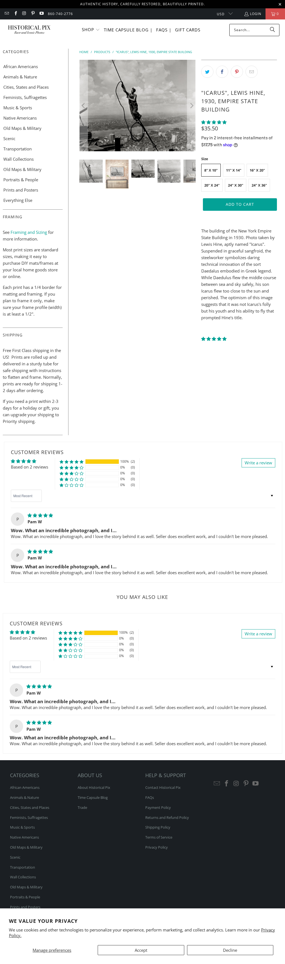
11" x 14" (233, 170)
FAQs (149, 797)
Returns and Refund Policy (167, 817)
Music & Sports (17, 107)
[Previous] (83, 105)
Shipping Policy (157, 827)
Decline (230, 950)
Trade (82, 807)
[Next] (191, 105)
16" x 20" (257, 170)
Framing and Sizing (28, 232)
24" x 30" (235, 185)
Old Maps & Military (22, 128)
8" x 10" (211, 170)
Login (255, 13)
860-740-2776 (60, 13)
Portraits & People (20, 179)
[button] (91, 30)
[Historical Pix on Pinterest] (32, 13)
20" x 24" (212, 185)
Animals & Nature (20, 77)
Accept (141, 950)
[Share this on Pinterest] (237, 72)
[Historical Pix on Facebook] (15, 13)
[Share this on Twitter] (207, 72)
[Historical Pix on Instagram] (24, 13)
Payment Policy (158, 807)
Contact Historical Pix (163, 787)
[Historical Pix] (29, 30)
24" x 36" (259, 185)
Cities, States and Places (26, 87)
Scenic (9, 138)
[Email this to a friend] (251, 72)
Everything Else (17, 200)
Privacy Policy (156, 847)
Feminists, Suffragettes (25, 97)
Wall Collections (18, 159)
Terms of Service (158, 837)
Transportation (17, 149)
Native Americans (20, 118)
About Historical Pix (94, 787)
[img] (40, 515)
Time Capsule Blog (93, 797)
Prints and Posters (20, 190)
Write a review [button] (258, 462)
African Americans (20, 66)
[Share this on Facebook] (222, 72)
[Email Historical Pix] (6, 13)
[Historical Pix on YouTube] (41, 13)
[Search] (272, 30)
